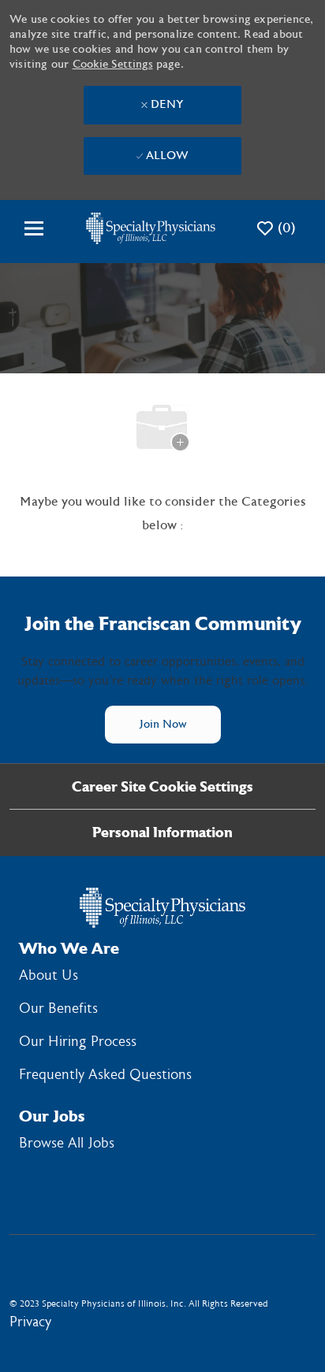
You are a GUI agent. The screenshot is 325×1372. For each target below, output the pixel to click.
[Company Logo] (151, 228)
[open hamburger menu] (34, 228)
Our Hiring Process (77, 1041)
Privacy (30, 1322)
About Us (48, 975)
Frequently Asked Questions (105, 1074)
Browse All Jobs (66, 1143)
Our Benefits (58, 1008)
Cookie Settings (113, 64)
